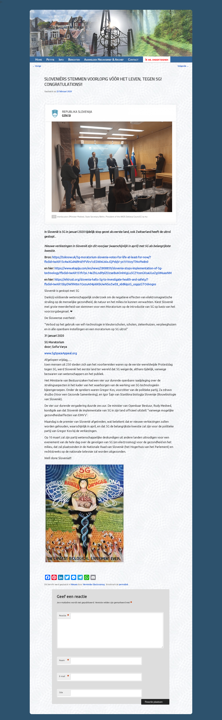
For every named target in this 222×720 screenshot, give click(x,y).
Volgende (183, 66)
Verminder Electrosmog (94, 584)
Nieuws (74, 584)
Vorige (37, 66)
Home (38, 59)
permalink (124, 584)
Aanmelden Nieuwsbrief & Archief (104, 59)
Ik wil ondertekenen (156, 59)
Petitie (50, 59)
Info (61, 59)
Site (61, 692)
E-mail (64, 676)
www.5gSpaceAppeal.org (60, 353)
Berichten (74, 59)
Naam (64, 660)
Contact (133, 59)
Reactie (64, 615)
